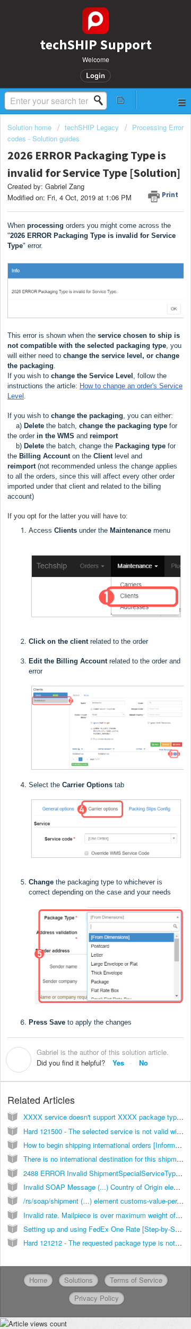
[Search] (101, 100)
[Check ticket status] (121, 99)
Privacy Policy (96, 1298)
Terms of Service (136, 1280)
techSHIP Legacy (92, 127)
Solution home (30, 127)
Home (38, 1280)
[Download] (75, 672)
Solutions (78, 1280)
